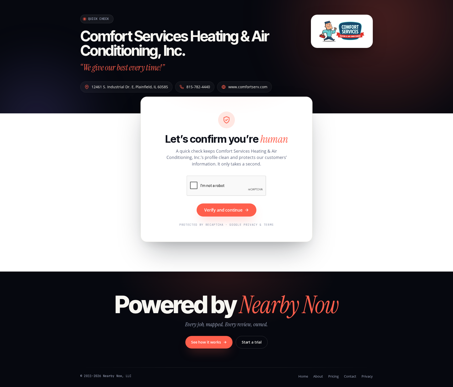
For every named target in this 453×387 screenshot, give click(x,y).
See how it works (206, 342)
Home (303, 376)
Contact (350, 376)
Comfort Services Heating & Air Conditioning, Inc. (174, 43)
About (318, 376)
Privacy (367, 376)
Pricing (333, 376)
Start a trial (252, 342)
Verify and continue (223, 210)
